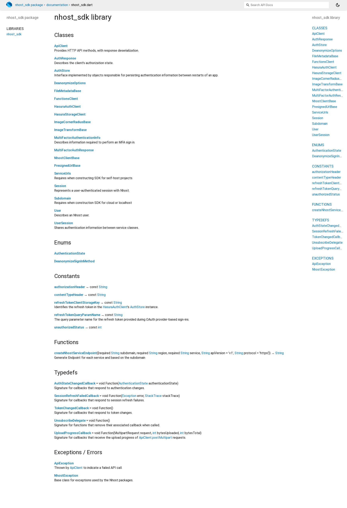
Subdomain (62, 198)
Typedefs (320, 220)
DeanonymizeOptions (70, 83)
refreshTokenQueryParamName (77, 315)
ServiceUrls (62, 173)
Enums (318, 145)
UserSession (63, 223)
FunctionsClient (66, 99)
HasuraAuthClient (67, 106)
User (57, 211)
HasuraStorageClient (70, 114)
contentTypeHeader (68, 295)
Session (60, 186)
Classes (319, 28)
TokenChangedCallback (71, 408)
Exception (129, 396)
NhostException (66, 475)
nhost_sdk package (29, 5)
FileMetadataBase (67, 91)
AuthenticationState (69, 253)
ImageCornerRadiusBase (72, 122)
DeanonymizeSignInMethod (74, 261)
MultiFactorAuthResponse (74, 150)
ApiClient (61, 46)
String (103, 287)
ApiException (64, 463)
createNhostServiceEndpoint (75, 353)
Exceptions (323, 258)
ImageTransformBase (70, 130)
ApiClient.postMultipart (155, 438)
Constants (323, 166)
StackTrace (153, 396)
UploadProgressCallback (72, 433)
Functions (322, 204)
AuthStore (62, 71)
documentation (57, 5)
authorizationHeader (69, 287)
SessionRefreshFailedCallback (76, 396)
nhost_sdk (14, 34)
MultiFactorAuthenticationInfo (77, 138)
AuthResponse (65, 58)
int (100, 327)
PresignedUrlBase (67, 166)
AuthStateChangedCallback (74, 383)
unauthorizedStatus (69, 327)
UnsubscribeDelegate (70, 420)
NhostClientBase (66, 158)
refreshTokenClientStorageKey (77, 303)
